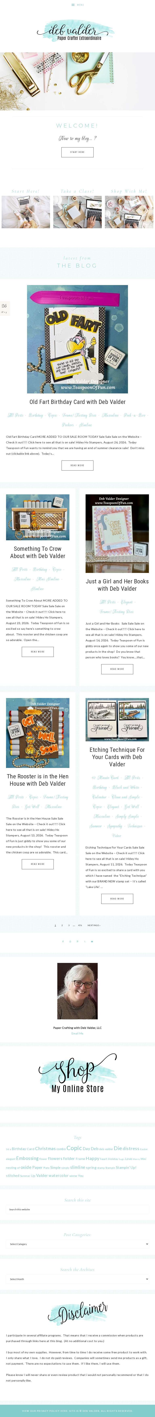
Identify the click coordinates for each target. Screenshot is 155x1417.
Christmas (45, 1148)
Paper (37, 1167)
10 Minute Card (105, 778)
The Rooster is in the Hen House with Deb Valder (38, 780)
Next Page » (94, 925)
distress (131, 1148)
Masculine (110, 415)
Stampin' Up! (126, 1167)
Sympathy (115, 826)
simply (65, 1167)
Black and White (125, 787)
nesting (11, 1167)
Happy (92, 1158)
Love (128, 1159)
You (81, 1175)
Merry (136, 1159)
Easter (144, 1149)
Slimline (85, 425)
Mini (143, 1159)
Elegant (127, 602)
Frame (80, 1159)
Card (30, 1149)
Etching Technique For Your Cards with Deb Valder (117, 757)
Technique (135, 826)
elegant (11, 1159)
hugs (121, 1159)
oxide (26, 1167)
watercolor (59, 1175)
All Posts (15, 415)
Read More (77, 465)
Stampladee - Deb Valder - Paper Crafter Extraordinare (77, 31)
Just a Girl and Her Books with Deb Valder (117, 585)
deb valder (106, 1149)
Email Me (78, 1033)
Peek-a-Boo (135, 415)
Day (86, 1148)
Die (118, 1148)
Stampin (110, 1167)
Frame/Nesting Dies (79, 415)
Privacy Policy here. (52, 1411)
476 (80, 925)
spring (91, 1167)
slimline (77, 1167)
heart (104, 1159)
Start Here (77, 152)
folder (69, 1158)
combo (61, 1149)
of (18, 1167)
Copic (52, 415)
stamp (101, 1167)
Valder (42, 1175)
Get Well (32, 807)
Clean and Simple (126, 797)
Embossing (27, 1158)
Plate (46, 1167)
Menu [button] (80, 5)
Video (116, 836)
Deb (94, 1148)
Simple (55, 1167)
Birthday (36, 415)
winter (73, 1175)
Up (33, 1175)
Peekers (68, 425)
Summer (96, 826)
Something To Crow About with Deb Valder (37, 552)
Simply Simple (127, 816)
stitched (12, 1175)
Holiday (113, 1159)
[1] (77, 107)
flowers (55, 1158)
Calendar (99, 797)
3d (7, 1149)
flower (43, 1159)
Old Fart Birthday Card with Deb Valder (77, 401)
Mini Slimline (47, 579)
